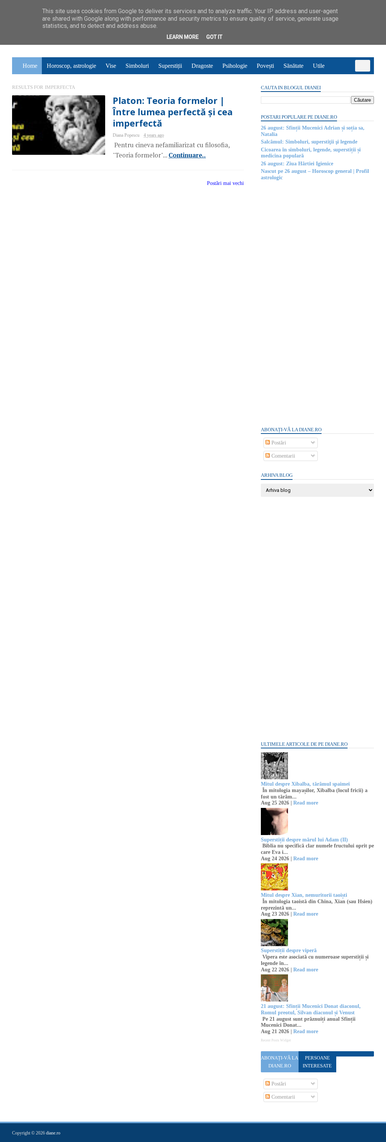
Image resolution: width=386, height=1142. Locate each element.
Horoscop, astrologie (71, 66)
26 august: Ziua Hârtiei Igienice (297, 163)
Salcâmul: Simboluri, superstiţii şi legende (309, 142)
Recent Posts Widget (276, 1040)
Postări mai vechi (225, 183)
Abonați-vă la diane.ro (279, 1062)
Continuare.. (187, 155)
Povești (265, 66)
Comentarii (282, 456)
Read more (305, 803)
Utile (319, 66)
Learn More (183, 37)
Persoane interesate (317, 1062)
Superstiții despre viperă (289, 950)
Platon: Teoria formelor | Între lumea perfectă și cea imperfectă (173, 112)
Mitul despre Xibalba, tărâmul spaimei (305, 784)
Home (30, 66)
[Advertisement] (317, 303)
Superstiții (170, 66)
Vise (111, 66)
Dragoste (202, 66)
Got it (214, 37)
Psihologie (234, 66)
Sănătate (293, 66)
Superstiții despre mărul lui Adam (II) (304, 840)
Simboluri (137, 66)
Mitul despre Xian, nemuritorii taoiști (304, 895)
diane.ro (53, 1133)
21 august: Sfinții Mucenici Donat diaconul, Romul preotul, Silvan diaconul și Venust (311, 1009)
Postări (278, 443)
